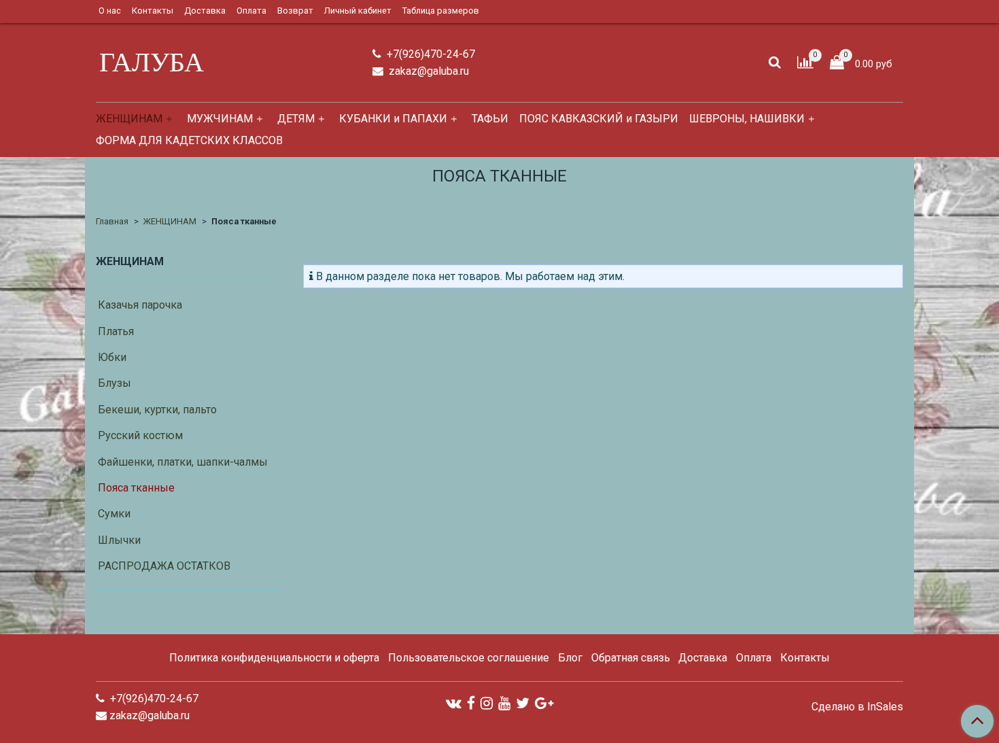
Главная (112, 221)
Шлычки (119, 540)
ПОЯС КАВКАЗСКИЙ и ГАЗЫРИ (598, 118)
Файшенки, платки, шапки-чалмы (183, 461)
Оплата (251, 10)
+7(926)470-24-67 (429, 54)
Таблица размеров (440, 10)
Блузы (114, 383)
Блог (570, 657)
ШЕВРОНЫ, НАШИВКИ (747, 118)
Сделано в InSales (857, 707)
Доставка (205, 10)
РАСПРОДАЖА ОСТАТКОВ (164, 565)
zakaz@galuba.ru (427, 71)
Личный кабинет (357, 10)
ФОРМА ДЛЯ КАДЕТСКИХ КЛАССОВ (189, 140)
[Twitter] (522, 703)
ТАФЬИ (490, 118)
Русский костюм (140, 435)
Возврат (295, 10)
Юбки (112, 357)
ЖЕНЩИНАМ (129, 118)
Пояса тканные (136, 487)
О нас (110, 10)
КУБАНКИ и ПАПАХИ (393, 118)
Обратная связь (630, 657)
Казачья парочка (140, 304)
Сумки (114, 513)
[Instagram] (486, 703)
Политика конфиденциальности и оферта (274, 657)
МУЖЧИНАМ (220, 118)
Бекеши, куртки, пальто (157, 409)
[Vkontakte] (453, 703)
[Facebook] (471, 703)
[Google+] (544, 703)
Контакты (152, 10)
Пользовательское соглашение (468, 657)
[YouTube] (504, 703)
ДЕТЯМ (296, 118)
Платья (116, 331)
